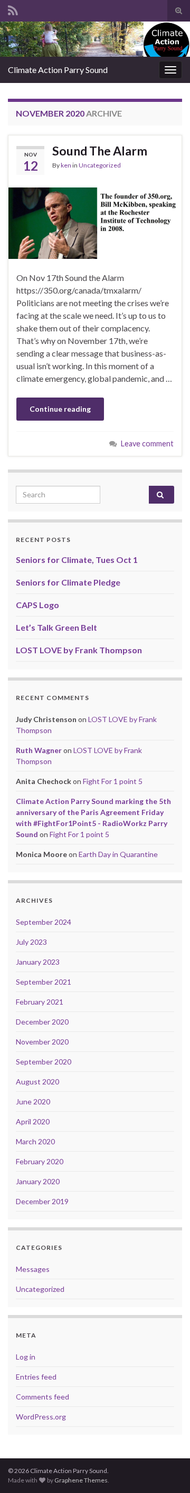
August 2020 (37, 1081)
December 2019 (42, 1201)
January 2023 (38, 961)
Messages (33, 1269)
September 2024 (43, 921)
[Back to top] (166, 1469)
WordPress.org (41, 1416)
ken (66, 165)
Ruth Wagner (39, 750)
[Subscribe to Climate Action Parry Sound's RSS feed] (13, 8)
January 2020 (38, 1181)
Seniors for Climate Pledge (68, 582)
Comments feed (42, 1396)
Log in (25, 1356)
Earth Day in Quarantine (118, 854)
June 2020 (33, 1101)
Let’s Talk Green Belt (56, 627)
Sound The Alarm (99, 150)
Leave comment (147, 443)
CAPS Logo (37, 605)
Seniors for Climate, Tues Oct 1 (77, 560)
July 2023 (31, 941)
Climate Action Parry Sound (58, 70)
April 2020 (33, 1121)
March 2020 (35, 1141)
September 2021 (43, 981)
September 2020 (43, 1061)
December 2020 (42, 1021)
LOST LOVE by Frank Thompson (79, 650)
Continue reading (60, 408)
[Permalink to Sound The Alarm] (95, 222)
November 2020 (42, 1041)
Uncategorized (100, 165)
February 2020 (39, 1161)
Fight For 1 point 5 (112, 781)
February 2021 (39, 1001)
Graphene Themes (81, 1480)
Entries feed (36, 1376)
